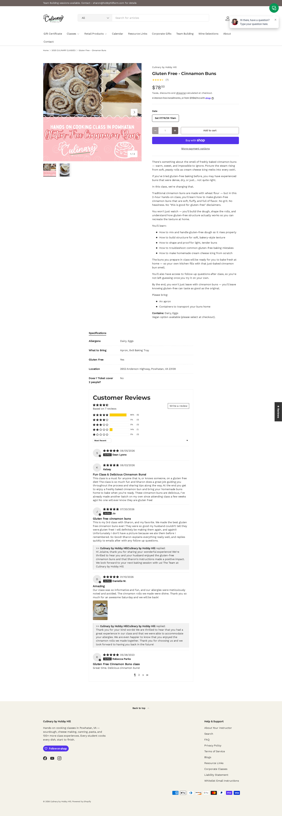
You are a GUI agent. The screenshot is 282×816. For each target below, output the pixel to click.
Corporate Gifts (161, 33)
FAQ (207, 739)
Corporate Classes (215, 769)
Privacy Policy (212, 745)
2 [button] (139, 674)
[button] (100, 414)
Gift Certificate (53, 33)
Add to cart (209, 130)
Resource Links (137, 33)
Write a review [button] (178, 405)
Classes (71, 33)
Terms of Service (214, 751)
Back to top (139, 708)
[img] (111, 450)
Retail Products (94, 33)
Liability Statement (216, 774)
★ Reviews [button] (278, 411)
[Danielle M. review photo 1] (100, 610)
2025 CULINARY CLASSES (64, 50)
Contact (49, 41)
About (227, 33)
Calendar (117, 33)
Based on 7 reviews (104, 408)
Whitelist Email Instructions (221, 780)
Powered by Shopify (81, 801)
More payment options (195, 148)
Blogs (207, 757)
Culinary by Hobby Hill (164, 67)
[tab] (97, 333)
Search (208, 733)
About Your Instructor (218, 727)
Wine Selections (208, 33)
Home (45, 50)
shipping (181, 93)
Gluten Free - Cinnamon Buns (92, 50)
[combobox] (143, 17)
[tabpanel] (141, 361)
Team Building (185, 33)
